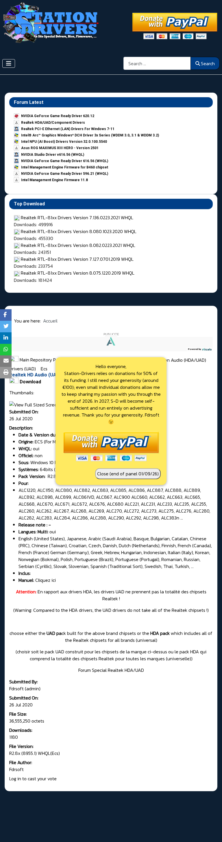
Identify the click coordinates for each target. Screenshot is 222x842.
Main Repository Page (40, 359)
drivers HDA (80, 591)
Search (208, 63)
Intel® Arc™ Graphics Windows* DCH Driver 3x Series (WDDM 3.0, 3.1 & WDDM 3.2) (90, 135)
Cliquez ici (45, 580)
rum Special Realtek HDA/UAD (113, 670)
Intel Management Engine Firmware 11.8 (54, 180)
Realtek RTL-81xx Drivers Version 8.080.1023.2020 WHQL (78, 231)
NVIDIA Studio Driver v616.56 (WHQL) (52, 155)
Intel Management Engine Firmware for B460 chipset (64, 167)
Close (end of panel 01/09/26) (128, 473)
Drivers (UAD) (23, 368)
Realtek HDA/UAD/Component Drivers (53, 123)
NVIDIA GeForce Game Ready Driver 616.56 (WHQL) (64, 161)
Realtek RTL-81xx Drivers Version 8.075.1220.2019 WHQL (77, 272)
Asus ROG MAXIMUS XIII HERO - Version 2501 (60, 148)
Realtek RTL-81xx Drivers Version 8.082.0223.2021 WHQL (78, 245)
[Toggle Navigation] (8, 63)
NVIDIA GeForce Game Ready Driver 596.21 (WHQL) (64, 174)
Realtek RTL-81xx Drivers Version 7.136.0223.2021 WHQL (77, 217)
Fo (80, 670)
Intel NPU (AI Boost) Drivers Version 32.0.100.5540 (64, 142)
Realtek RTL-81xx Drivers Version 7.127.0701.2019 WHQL (77, 259)
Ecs (44, 368)
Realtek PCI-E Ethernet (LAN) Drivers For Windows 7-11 (67, 129)
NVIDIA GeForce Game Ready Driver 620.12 (57, 116)
